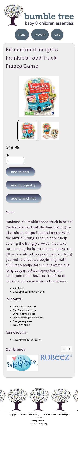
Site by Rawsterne (39, 420)
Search (39, 388)
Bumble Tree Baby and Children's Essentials (42, 414)
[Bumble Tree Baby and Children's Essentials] (39, 25)
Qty (7, 155)
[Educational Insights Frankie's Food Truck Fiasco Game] (27, 130)
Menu (22, 34)
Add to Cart (20, 172)
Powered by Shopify (39, 423)
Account (40, 34)
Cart (57, 34)
